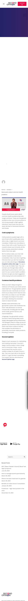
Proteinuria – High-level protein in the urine (13, 489)
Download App (22, 3)
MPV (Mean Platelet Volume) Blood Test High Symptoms (14, 467)
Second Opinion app (8, 359)
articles (4, 164)
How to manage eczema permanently (13, 473)
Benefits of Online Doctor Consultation (13, 483)
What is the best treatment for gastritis (13, 478)
